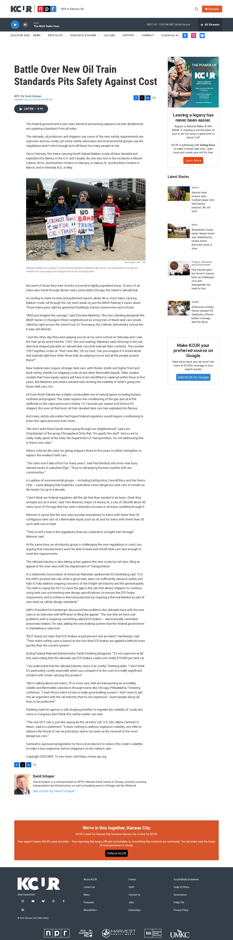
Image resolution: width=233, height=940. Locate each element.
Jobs (131, 902)
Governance (180, 895)
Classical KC (170, 35)
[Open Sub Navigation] (43, 35)
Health (195, 302)
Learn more (193, 160)
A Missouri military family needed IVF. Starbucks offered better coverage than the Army (203, 314)
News (37, 35)
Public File (179, 902)
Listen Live (89, 887)
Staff (131, 887)
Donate (213, 9)
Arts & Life (55, 35)
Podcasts (89, 902)
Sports (195, 187)
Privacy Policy (181, 910)
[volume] (25, 25)
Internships (135, 910)
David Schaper (33, 96)
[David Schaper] (22, 784)
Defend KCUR (116, 853)
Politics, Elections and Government (202, 263)
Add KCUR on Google (193, 377)
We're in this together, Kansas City (116, 827)
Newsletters (90, 910)
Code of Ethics (181, 887)
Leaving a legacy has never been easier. (193, 117)
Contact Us (134, 895)
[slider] (30, 24)
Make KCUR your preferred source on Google (193, 350)
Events (132, 879)
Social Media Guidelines (186, 879)
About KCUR (90, 879)
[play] (15, 25)
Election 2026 (20, 35)
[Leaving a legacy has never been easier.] (193, 82)
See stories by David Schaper (54, 791)
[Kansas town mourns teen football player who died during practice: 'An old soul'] (179, 193)
